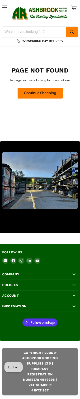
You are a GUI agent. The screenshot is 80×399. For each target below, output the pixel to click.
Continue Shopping (40, 93)
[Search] (72, 32)
